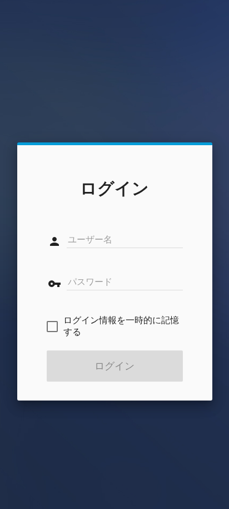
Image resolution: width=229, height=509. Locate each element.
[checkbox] (115, 326)
